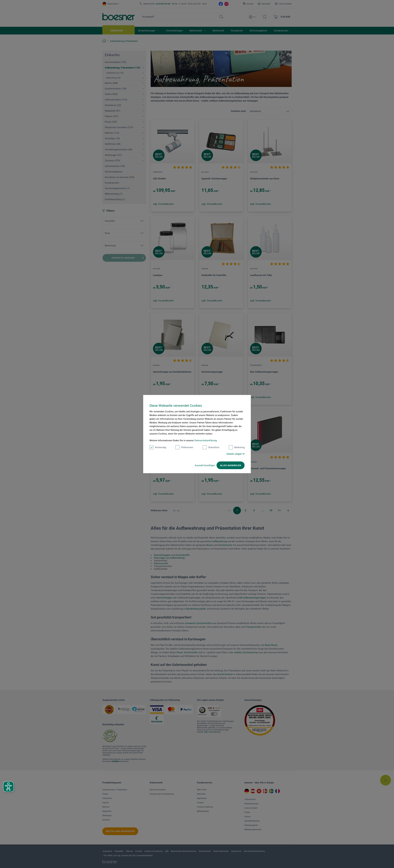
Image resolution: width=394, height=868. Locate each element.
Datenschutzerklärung (205, 440)
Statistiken (213, 447)
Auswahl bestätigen (205, 465)
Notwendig (160, 447)
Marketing (239, 447)
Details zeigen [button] (234, 453)
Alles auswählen (230, 465)
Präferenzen (187, 447)
